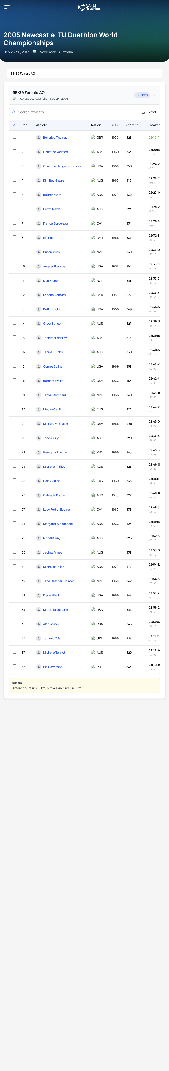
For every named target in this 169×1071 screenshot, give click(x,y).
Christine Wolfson (55, 152)
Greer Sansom (53, 323)
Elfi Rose (49, 238)
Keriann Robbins (54, 295)
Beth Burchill (52, 309)
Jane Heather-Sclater (58, 581)
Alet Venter (51, 624)
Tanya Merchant (54, 395)
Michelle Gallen (53, 567)
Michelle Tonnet (54, 652)
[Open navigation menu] (7, 7)
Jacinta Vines (52, 552)
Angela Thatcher (54, 266)
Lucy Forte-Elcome (56, 509)
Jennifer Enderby (55, 338)
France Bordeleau (55, 223)
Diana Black (51, 595)
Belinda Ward (52, 195)
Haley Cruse (51, 481)
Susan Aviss (51, 252)
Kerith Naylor (52, 209)
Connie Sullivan (53, 366)
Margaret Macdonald (58, 524)
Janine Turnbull (53, 352)
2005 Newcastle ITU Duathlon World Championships (61, 38)
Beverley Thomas (55, 137)
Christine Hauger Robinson (62, 166)
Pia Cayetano (52, 667)
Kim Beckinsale (53, 180)
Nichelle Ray (52, 538)
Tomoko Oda (52, 638)
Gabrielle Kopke (54, 495)
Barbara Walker (53, 381)
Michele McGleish (55, 423)
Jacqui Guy (51, 438)
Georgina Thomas (55, 452)
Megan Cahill (52, 409)
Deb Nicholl (51, 280)
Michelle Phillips (54, 466)
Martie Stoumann (55, 609)
